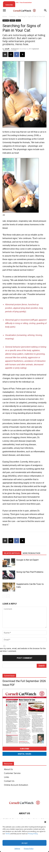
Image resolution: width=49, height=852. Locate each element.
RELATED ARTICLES (12, 553)
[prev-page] (4, 596)
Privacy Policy (33, 834)
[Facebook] (16, 54)
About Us (8, 769)
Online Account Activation (16, 785)
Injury (18, 20)
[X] (22, 54)
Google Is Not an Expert (27, 560)
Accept (25, 843)
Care (4, 566)
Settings (17, 848)
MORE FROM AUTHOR (31, 553)
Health (12, 20)
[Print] (5, 54)
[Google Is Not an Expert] (9, 562)
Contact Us (9, 781)
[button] (45, 822)
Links (6, 777)
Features (12, 16)
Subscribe (24, 748)
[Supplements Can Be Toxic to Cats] (9, 587)
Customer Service (12, 773)
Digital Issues (24, 754)
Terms (7, 834)
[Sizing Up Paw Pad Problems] (9, 575)
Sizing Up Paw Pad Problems (29, 572)
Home (5, 16)
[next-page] (8, 596)
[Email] (10, 54)
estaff (7, 49)
